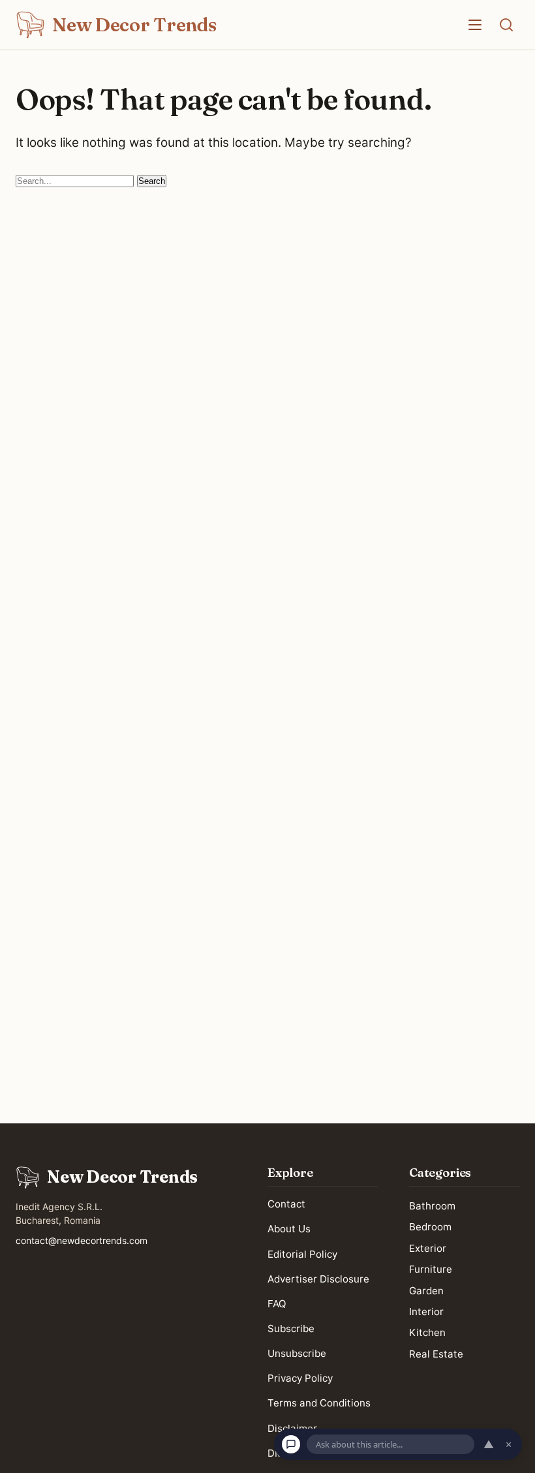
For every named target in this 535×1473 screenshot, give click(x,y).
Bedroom (430, 1227)
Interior (426, 1311)
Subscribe (291, 1328)
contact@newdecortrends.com (81, 1240)
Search (151, 181)
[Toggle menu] (475, 25)
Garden (426, 1290)
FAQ (277, 1303)
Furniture (430, 1269)
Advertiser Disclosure (318, 1278)
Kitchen (427, 1332)
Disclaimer (292, 1427)
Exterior (427, 1247)
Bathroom (432, 1206)
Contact (286, 1204)
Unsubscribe (297, 1353)
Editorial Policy (302, 1253)
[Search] (506, 25)
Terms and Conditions (319, 1403)
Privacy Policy (300, 1378)
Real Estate (436, 1353)
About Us (289, 1228)
